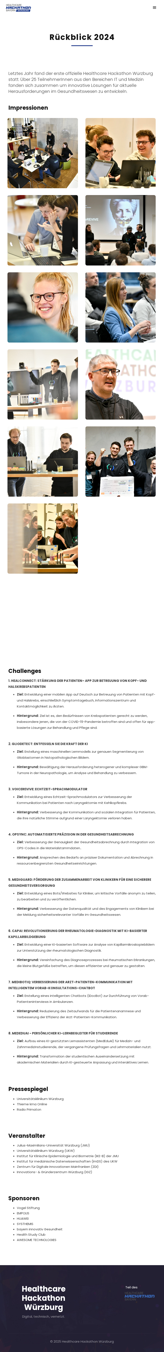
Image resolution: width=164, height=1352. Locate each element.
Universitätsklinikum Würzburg (40, 1099)
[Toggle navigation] (154, 7)
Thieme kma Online (32, 1104)
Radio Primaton (29, 1109)
